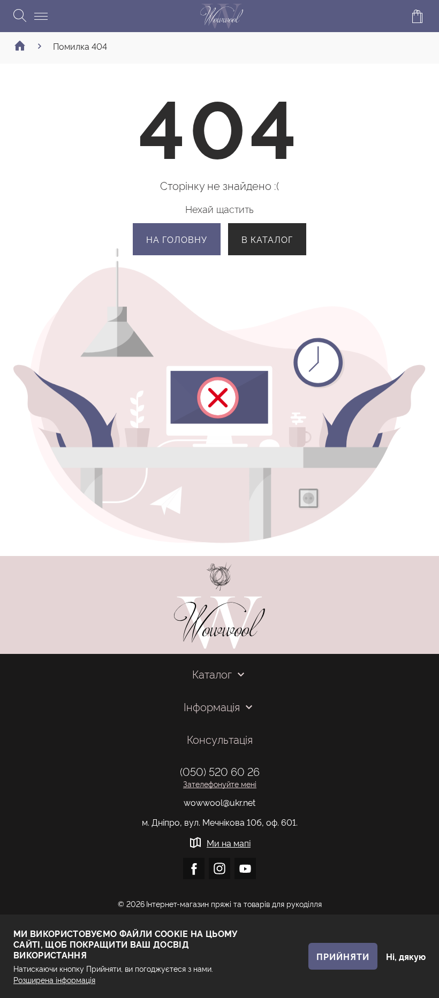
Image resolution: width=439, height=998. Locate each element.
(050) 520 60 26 (220, 771)
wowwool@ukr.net (219, 802)
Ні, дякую (406, 956)
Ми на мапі (229, 843)
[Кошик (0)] (417, 16)
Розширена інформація (54, 980)
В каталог (267, 239)
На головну (176, 239)
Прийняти (342, 956)
